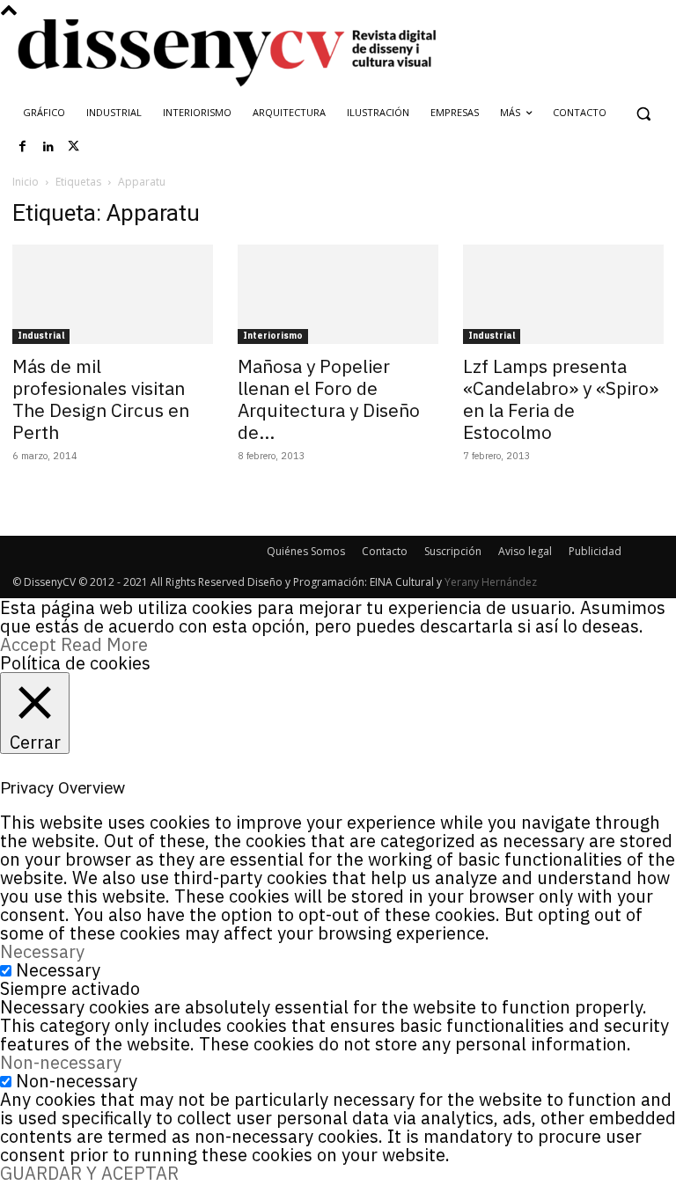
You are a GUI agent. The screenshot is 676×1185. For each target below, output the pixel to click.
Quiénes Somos (306, 551)
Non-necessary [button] (60, 1062)
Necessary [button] (42, 951)
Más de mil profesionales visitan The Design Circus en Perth (100, 399)
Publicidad (595, 551)
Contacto (385, 551)
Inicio (25, 181)
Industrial (41, 335)
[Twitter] (73, 146)
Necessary (58, 970)
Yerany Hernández (491, 581)
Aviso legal (525, 551)
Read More (104, 644)
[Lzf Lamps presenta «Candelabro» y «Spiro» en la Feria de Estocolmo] (563, 294)
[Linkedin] (48, 146)
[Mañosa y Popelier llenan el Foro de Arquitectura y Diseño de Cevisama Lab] (338, 294)
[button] (643, 113)
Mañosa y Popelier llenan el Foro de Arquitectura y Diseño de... (329, 399)
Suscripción (452, 551)
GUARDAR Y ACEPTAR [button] (89, 1173)
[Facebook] (22, 146)
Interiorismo (273, 335)
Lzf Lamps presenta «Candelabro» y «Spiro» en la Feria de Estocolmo (560, 399)
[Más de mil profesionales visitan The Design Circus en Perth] (112, 294)
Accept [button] (28, 644)
